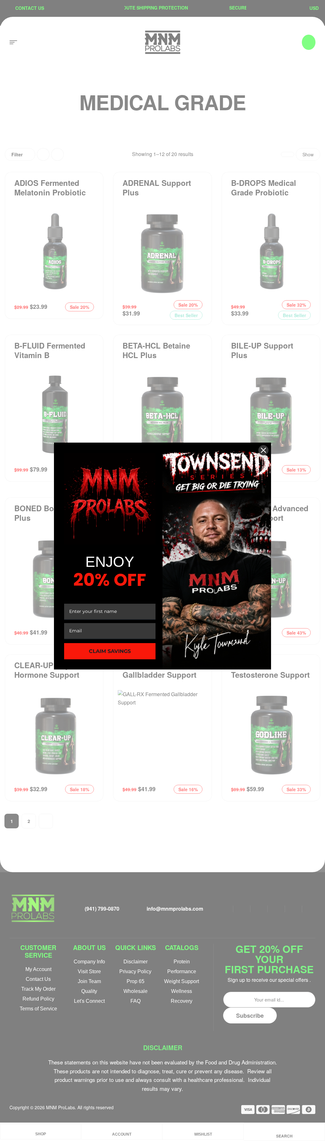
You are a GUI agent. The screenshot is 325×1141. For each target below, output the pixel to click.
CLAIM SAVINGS (110, 651)
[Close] (263, 450)
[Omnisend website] (162, 683)
